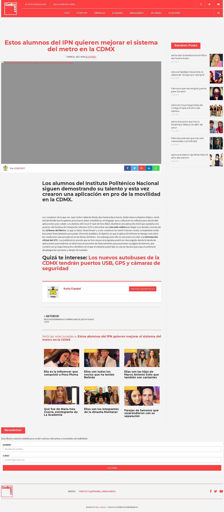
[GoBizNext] (10, 8)
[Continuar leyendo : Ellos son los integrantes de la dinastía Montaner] (101, 395)
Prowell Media (99, 507)
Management (137, 12)
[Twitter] (209, 4)
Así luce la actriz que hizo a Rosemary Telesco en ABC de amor (187, 126)
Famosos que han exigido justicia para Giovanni (188, 91)
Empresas (99, 12)
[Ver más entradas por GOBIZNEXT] (53, 292)
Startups (82, 12)
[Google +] (141, 168)
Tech (67, 12)
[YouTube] (218, 4)
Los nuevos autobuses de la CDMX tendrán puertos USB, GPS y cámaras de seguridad (101, 263)
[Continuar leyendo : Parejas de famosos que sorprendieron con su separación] (142, 396)
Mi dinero (156, 12)
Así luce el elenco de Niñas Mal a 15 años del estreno (189, 157)
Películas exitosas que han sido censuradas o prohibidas (187, 141)
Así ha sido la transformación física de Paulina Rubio (189, 58)
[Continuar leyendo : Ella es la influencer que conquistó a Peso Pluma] (61, 358)
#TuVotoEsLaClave (35, 4)
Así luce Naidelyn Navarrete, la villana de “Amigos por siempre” (188, 75)
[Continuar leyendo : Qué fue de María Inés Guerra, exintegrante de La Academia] (61, 395)
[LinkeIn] (148, 168)
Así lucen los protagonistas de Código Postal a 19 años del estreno (187, 110)
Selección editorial (64, 4)
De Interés (174, 12)
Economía (117, 12)
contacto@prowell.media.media (97, 491)
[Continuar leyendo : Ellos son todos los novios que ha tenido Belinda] (101, 358)
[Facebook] (201, 4)
